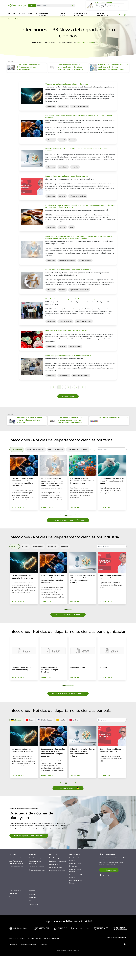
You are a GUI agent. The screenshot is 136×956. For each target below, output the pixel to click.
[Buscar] (73, 5)
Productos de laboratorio (58, 861)
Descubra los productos (57, 858)
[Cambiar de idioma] (124, 15)
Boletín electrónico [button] (102, 14)
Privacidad (43, 945)
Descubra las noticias (16, 858)
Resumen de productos (57, 871)
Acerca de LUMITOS (34, 938)
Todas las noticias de (66, 788)
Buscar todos (68, 396)
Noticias (32, 894)
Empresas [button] (21, 13)
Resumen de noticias (16, 867)
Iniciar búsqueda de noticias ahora (28, 836)
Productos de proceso (56, 864)
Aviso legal (13, 945)
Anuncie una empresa (36, 867)
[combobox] (112, 449)
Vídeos (11, 897)
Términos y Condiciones (28, 945)
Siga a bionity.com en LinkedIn (110, 875)
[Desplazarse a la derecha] (93, 449)
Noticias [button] (11, 13)
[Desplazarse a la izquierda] (90, 449)
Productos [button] (32, 13)
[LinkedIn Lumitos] (125, 945)
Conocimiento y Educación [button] (80, 14)
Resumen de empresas (37, 870)
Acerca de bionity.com (51, 938)
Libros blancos (34, 901)
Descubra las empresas (37, 858)
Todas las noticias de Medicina (68, 615)
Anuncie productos (55, 868)
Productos (32, 898)
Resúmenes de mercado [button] (44, 14)
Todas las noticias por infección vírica (68, 520)
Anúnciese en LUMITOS (17, 938)
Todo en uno (33, 904)
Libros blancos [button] (63, 14)
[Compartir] (119, 15)
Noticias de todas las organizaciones (68, 694)
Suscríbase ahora (109, 870)
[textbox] (111, 449)
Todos (31, 5)
